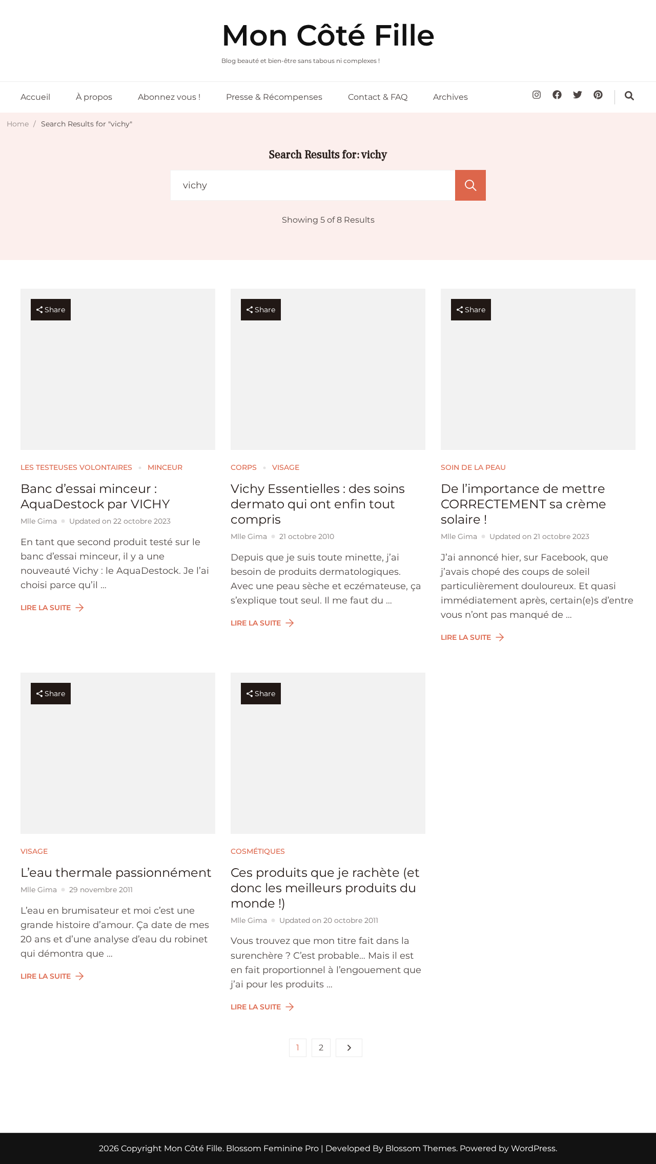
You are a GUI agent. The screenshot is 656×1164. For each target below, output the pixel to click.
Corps (244, 467)
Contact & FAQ (377, 97)
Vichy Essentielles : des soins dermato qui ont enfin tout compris (318, 504)
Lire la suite (45, 607)
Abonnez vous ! (169, 97)
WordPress (533, 1148)
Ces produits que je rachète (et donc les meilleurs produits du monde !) (325, 888)
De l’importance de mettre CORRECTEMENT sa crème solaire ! (523, 504)
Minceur (165, 467)
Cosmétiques (258, 851)
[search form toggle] (629, 95)
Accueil (35, 97)
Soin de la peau (473, 467)
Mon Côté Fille (328, 35)
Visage (285, 467)
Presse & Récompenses (274, 97)
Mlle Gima (38, 521)
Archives (450, 97)
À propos (94, 97)
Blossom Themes (419, 1148)
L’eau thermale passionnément (116, 872)
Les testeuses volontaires (76, 467)
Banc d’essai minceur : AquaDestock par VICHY (95, 496)
